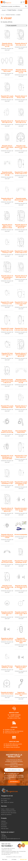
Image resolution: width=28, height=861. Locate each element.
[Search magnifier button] (25, 6)
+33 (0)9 (3, 835)
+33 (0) (12, 715)
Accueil (4, 10)
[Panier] (26, 2)
